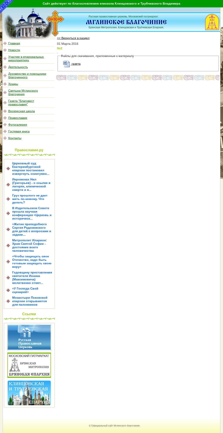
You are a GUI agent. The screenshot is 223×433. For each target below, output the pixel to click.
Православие (17, 118)
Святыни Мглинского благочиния (23, 92)
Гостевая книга (19, 131)
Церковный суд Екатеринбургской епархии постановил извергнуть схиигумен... (30, 168)
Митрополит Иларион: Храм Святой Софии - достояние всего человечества (29, 245)
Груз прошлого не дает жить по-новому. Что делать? (29, 199)
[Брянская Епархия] (29, 376)
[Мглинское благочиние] (55, 35)
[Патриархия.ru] (29, 349)
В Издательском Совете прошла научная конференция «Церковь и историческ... (32, 213)
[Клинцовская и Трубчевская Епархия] (29, 404)
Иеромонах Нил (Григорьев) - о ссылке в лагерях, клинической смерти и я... (31, 185)
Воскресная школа (21, 111)
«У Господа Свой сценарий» (25, 290)
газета (76, 63)
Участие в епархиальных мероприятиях (26, 58)
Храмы (13, 84)
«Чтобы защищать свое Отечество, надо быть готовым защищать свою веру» (31, 261)
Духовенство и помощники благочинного (27, 75)
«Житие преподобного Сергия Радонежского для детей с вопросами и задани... (31, 229)
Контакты (14, 138)
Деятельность (18, 67)
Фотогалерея (17, 124)
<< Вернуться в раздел (73, 38)
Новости (14, 50)
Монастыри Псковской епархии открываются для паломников (29, 301)
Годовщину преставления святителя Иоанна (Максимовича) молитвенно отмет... (32, 278)
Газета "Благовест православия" (21, 102)
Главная (14, 43)
